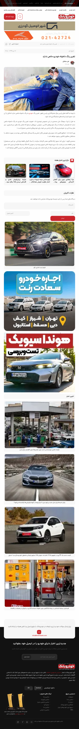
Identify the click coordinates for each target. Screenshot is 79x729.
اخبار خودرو (72, 10)
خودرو (31, 113)
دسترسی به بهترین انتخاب (53, 673)
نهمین (16, 714)
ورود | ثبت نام (10, 17)
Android (38, 688)
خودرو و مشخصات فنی (50, 10)
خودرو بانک (71, 44)
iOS (29, 688)
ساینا (42, 3)
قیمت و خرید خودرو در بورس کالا (13, 3)
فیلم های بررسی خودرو (9, 10)
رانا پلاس (37, 3)
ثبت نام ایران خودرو (57, 3)
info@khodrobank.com (39, 636)
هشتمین (21, 714)
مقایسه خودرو (62, 10)
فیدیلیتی (25, 3)
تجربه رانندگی (21, 10)
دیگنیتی (31, 3)
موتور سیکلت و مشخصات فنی (34, 10)
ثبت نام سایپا (48, 3)
